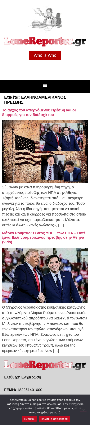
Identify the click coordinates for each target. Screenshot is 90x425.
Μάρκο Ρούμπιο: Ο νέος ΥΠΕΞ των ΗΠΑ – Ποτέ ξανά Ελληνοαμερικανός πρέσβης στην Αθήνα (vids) (43, 237)
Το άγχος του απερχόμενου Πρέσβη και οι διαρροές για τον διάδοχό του (39, 112)
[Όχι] (83, 409)
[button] (45, 85)
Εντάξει (29, 418)
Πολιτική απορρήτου (54, 418)
